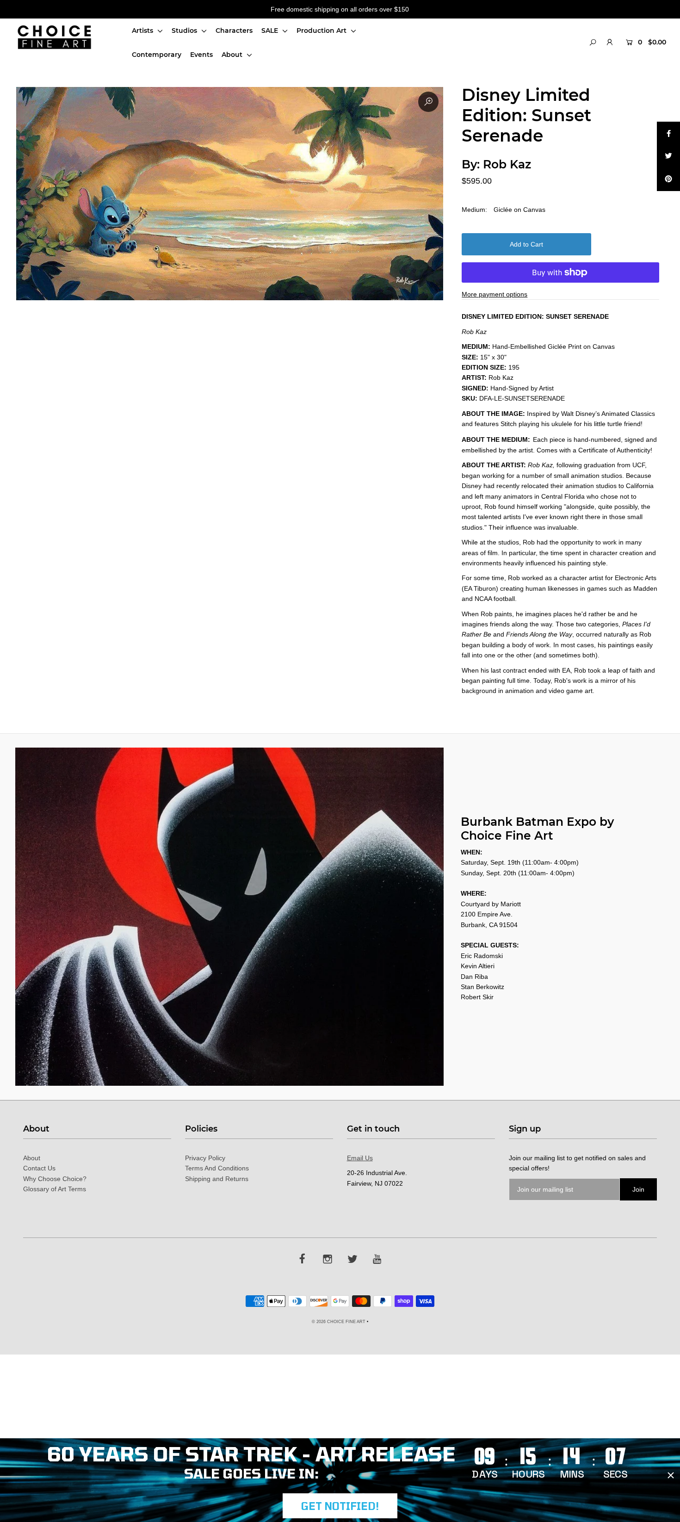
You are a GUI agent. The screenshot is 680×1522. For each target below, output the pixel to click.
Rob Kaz (507, 164)
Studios (185, 30)
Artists (143, 30)
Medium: (474, 209)
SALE (270, 30)
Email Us (360, 1158)
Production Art (322, 30)
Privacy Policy (205, 1158)
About (233, 54)
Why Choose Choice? (55, 1178)
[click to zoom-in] (428, 102)
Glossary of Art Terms (54, 1189)
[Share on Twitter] (668, 156)
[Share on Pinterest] (668, 179)
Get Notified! (340, 1506)
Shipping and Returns (216, 1178)
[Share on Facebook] (668, 133)
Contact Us (39, 1168)
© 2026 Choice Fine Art (338, 1321)
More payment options (494, 294)
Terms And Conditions (217, 1168)
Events (201, 54)
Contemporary (156, 54)
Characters (234, 30)
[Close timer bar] (670, 1475)
